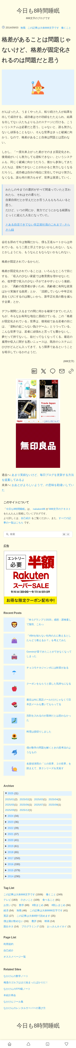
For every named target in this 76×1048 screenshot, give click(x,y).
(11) (13, 793)
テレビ (7, 899)
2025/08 (53, 804)
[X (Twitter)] (43, 371)
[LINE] (52, 371)
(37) (13, 834)
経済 (6, 910)
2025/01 (9, 799)
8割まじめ (37, 905)
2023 (10, 821)
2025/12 (24, 810)
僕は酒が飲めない (13, 921)
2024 (10, 815)
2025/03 (38, 799)
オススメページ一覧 (15, 956)
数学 (21, 905)
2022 (10, 828)
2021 (10, 834)
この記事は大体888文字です (43, 27)
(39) (13, 828)
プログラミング (30, 926)
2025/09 (9, 810)
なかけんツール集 (13, 1001)
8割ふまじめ (58, 905)
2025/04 (53, 799)
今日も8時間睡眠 (38, 10)
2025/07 (38, 804)
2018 (10, 852)
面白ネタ (8, 926)
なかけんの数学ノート (16, 976)
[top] (28, 1044)
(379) (14, 870)
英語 (6, 915)
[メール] (62, 371)
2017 (10, 858)
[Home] (9, 1044)
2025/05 (9, 804)
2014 (10, 876)
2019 (10, 846)
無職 (23, 27)
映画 (47, 921)
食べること (48, 899)
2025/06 (24, 804)
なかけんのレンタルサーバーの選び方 (25, 1008)
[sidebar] (47, 1044)
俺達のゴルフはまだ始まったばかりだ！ (26, 982)
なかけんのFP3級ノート (17, 988)
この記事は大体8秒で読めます (33, 915)
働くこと (66, 27)
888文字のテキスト (60, 508)
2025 (10, 793)
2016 (10, 864)
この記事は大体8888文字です (46, 910)
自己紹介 (26, 518)
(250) (14, 858)
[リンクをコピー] (71, 371)
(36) (13, 821)
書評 (33, 921)
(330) (14, 864)
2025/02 (24, 799)
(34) (13, 815)
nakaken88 (39, 508)
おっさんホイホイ (57, 926)
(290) (14, 876)
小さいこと (27, 899)
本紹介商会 (10, 995)
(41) (13, 840)
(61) (13, 846)
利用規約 (8, 944)
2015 (10, 870)
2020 (10, 840)
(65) (13, 852)
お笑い (7, 905)
